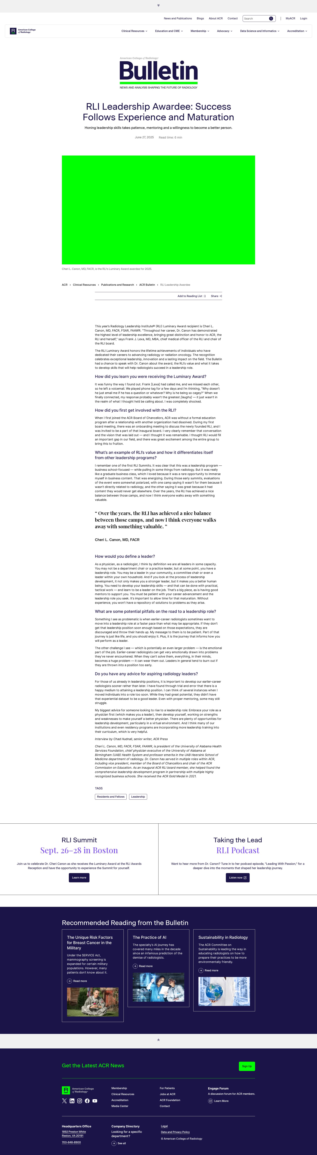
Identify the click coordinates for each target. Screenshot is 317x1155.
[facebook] (87, 1100)
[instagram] (79, 1100)
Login (303, 18)
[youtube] (94, 1100)
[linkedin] (72, 1100)
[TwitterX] (64, 1100)
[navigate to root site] (84, 1090)
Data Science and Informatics (258, 31)
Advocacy (223, 31)
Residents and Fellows (110, 796)
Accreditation (295, 31)
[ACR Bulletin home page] (158, 73)
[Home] (23, 31)
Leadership (138, 796)
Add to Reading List (190, 296)
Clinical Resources (133, 31)
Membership (198, 31)
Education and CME (167, 31)
